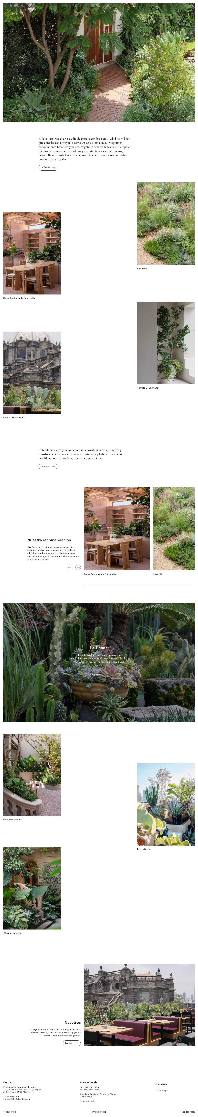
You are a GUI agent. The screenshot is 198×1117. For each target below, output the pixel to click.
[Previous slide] (69, 567)
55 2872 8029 (13, 1096)
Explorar (96, 674)
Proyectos (99, 1112)
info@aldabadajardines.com (16, 1099)
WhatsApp (162, 1090)
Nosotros (9, 1112)
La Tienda (188, 1112)
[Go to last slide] (88, 1007)
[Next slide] (78, 567)
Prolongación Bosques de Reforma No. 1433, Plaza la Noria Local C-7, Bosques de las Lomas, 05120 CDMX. (22, 1090)
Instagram (161, 1083)
